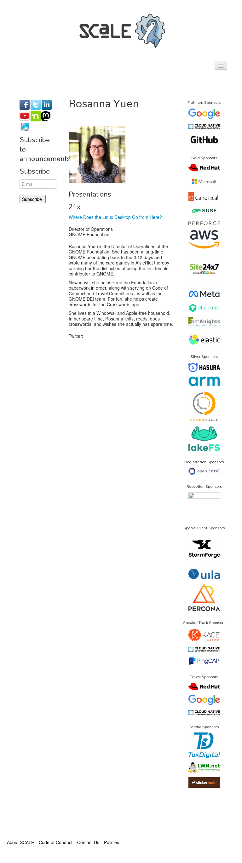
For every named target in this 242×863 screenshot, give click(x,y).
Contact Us (88, 842)
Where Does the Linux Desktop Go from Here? (115, 217)
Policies (111, 842)
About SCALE (20, 842)
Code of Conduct (55, 842)
